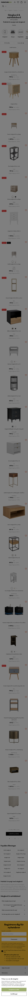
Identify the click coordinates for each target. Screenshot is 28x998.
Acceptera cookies (14, 989)
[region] (14, 987)
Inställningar (14, 994)
